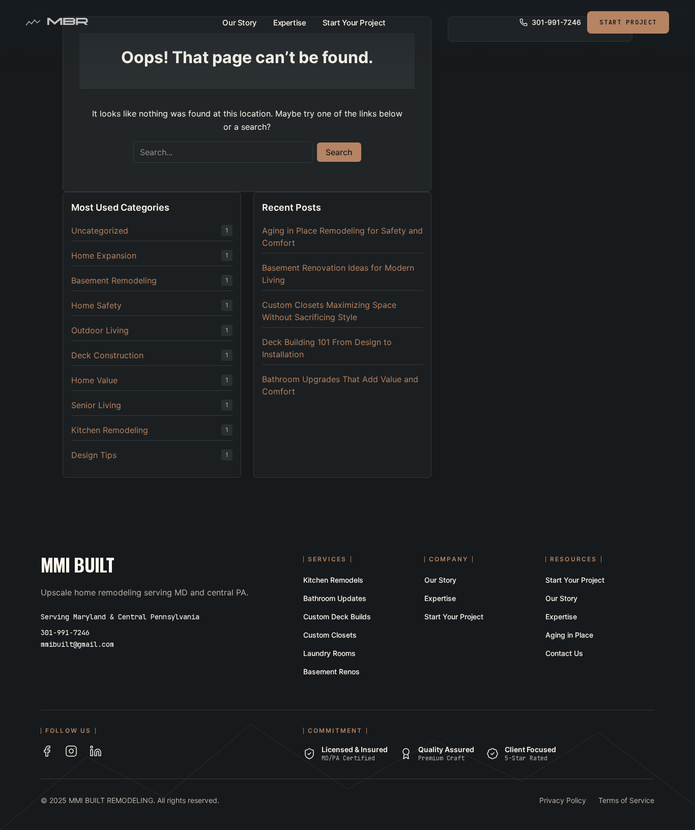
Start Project (628, 22)
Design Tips (94, 455)
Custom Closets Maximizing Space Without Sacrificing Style (329, 311)
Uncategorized (99, 230)
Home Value (94, 380)
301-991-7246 (65, 632)
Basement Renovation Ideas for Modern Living (338, 274)
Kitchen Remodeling (109, 430)
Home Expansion (103, 255)
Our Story (239, 22)
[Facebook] (47, 751)
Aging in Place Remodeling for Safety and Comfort (342, 236)
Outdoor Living (100, 330)
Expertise (289, 22)
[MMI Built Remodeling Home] (67, 22)
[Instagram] (71, 751)
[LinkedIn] (96, 751)
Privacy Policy (562, 800)
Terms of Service (626, 800)
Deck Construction (107, 355)
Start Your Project (354, 22)
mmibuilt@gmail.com (77, 644)
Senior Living (96, 405)
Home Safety (96, 305)
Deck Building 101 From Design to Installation (327, 348)
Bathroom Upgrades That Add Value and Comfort (340, 385)
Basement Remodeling (114, 280)
